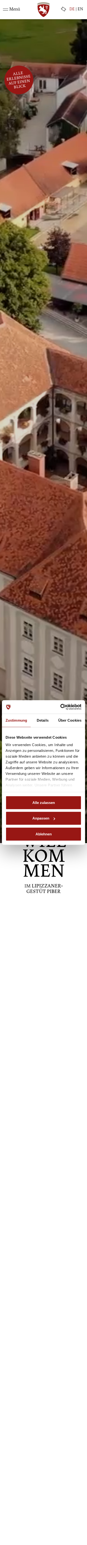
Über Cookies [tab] (69, 720)
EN (80, 9)
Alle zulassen (43, 802)
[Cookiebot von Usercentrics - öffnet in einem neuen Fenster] (61, 707)
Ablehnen (44, 834)
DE (72, 9)
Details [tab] (43, 720)
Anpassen (40, 818)
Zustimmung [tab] (16, 720)
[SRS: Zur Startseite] (43, 9)
